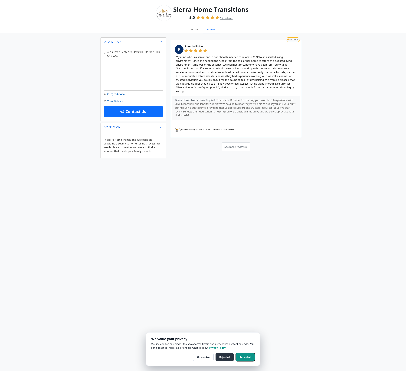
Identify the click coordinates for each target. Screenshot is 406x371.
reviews (226, 18)
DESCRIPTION (112, 127)
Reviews (211, 29)
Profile (194, 29)
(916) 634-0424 (115, 94)
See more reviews (235, 147)
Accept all (245, 357)
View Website (115, 101)
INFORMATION (112, 41)
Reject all (224, 357)
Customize (203, 357)
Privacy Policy (217, 347)
